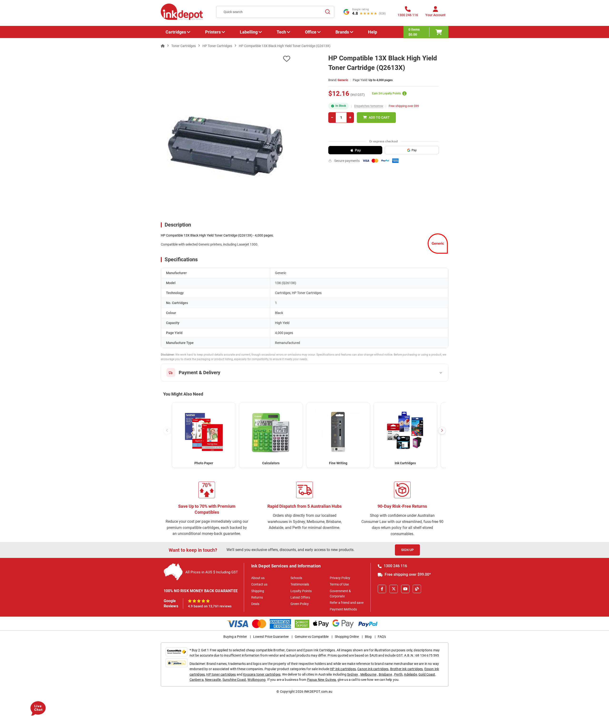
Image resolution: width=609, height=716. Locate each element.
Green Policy (299, 604)
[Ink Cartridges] (405, 432)
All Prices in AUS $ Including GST (211, 572)
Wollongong (256, 680)
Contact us (259, 584)
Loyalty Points (301, 591)
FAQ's (382, 637)
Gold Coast (426, 674)
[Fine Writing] (338, 432)
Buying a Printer (235, 637)
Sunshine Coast (234, 680)
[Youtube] (405, 589)
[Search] (328, 12)
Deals (255, 604)
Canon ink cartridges (372, 669)
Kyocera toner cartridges (261, 674)
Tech (281, 31)
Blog (368, 637)
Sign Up (407, 550)
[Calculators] (271, 432)
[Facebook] (382, 589)
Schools (296, 578)
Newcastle (213, 680)
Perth (398, 674)
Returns (257, 597)
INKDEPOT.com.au (318, 691)
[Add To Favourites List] (225, 58)
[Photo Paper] (204, 432)
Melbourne (368, 674)
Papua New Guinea (321, 680)
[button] (442, 430)
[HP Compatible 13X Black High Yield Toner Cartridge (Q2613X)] (226, 146)
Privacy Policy (340, 578)
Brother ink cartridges (406, 669)
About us (258, 578)
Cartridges (176, 31)
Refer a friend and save (346, 603)
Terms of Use (339, 584)
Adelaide (410, 674)
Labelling (249, 31)
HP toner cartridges (221, 674)
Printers (213, 31)
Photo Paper (203, 463)
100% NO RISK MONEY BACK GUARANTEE (201, 591)
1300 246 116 (395, 566)
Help (372, 31)
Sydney (352, 674)
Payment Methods (343, 609)
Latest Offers (300, 597)
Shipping (257, 591)
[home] (163, 46)
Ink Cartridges (405, 463)
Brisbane (385, 674)
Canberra (197, 680)
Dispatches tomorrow (368, 106)
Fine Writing (338, 463)
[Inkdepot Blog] (417, 589)
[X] (394, 589)
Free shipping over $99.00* (407, 574)
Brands (342, 31)
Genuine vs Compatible (312, 637)
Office (310, 31)
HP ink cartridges (343, 669)
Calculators (271, 463)
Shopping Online (347, 637)
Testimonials (299, 584)
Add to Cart (379, 117)
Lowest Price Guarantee (271, 637)
